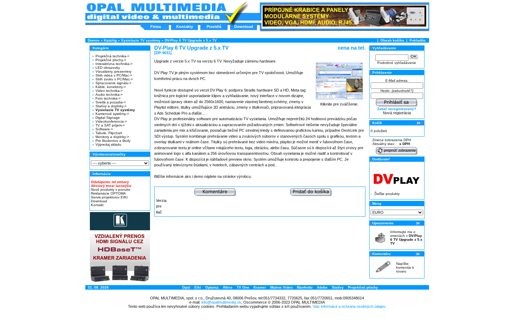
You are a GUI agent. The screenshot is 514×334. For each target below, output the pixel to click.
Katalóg (110, 40)
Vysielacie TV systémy (140, 40)
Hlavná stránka (156, 12)
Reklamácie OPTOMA (108, 193)
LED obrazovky (107, 68)
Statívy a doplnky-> (111, 106)
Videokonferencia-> (111, 121)
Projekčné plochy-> (110, 60)
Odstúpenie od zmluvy (110, 182)
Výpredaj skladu (108, 144)
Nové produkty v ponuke (110, 189)
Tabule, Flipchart (108, 133)
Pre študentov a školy (112, 141)
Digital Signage (107, 117)
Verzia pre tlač (161, 206)
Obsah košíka (392, 40)
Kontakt (97, 205)
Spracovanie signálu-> (113, 83)
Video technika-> (109, 91)
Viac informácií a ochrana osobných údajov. (349, 306)
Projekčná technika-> (112, 56)
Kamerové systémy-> (112, 114)
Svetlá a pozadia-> (110, 102)
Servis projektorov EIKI (109, 197)
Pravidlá (214, 26)
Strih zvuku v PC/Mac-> (114, 79)
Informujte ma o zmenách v (406, 237)
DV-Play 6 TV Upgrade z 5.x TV (191, 40)
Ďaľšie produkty (387, 194)
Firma (155, 26)
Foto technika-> (108, 98)
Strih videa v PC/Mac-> (113, 75)
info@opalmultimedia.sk (221, 302)
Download (243, 26)
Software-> (104, 129)
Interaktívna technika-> (114, 64)
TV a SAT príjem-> (110, 125)
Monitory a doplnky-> (112, 137)
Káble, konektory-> (110, 87)
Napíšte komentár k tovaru (405, 267)
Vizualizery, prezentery (113, 71)
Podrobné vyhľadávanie (396, 63)
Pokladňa (417, 40)
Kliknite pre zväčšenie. (339, 104)
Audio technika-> (109, 94)
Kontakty (184, 26)
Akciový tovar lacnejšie (111, 186)
